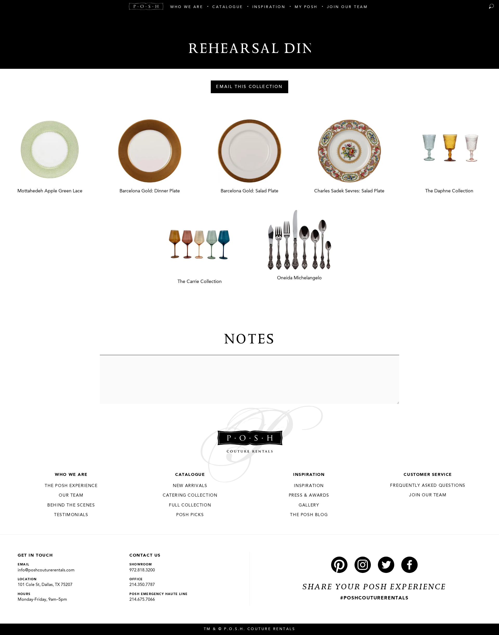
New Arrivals (190, 486)
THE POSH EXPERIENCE (71, 486)
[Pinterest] (339, 565)
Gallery (309, 505)
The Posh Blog (309, 515)
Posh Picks (190, 515)
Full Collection (190, 505)
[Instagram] (362, 565)
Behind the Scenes (71, 505)
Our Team (71, 496)
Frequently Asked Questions (427, 486)
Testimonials (71, 515)
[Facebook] (409, 565)
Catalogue (190, 475)
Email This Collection (249, 87)
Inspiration (309, 475)
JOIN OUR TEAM (428, 495)
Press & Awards (309, 496)
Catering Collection (190, 496)
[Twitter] (386, 565)
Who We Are (71, 475)
